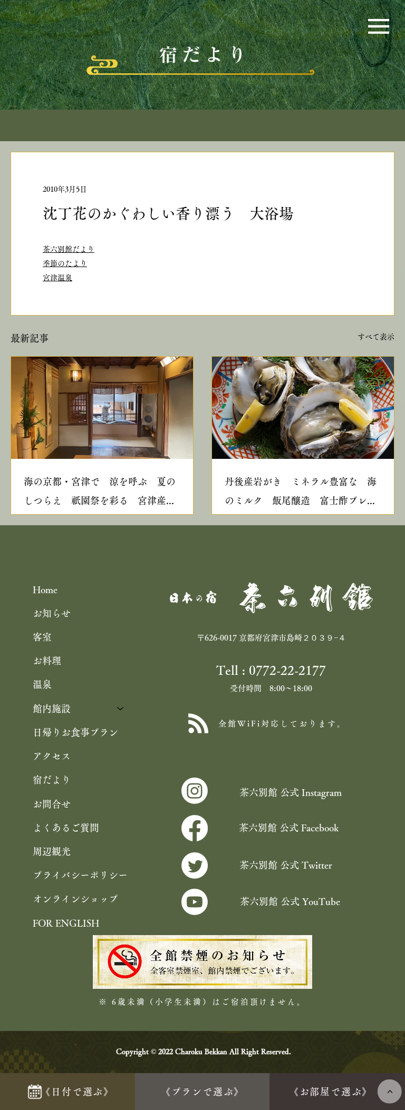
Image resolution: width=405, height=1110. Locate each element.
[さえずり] (194, 865)
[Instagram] (194, 791)
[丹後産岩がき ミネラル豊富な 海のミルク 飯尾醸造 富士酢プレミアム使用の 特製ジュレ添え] (303, 408)
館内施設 (52, 708)
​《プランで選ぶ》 (202, 1091)
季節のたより (65, 263)
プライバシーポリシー (80, 875)
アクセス (52, 756)
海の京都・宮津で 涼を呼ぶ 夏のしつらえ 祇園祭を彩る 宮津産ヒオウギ (100, 493)
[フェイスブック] (194, 828)
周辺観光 (52, 851)
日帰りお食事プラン (75, 732)
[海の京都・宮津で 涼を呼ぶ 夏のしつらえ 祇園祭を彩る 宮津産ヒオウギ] (102, 408)
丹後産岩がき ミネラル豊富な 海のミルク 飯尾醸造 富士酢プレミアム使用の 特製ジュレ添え (301, 493)
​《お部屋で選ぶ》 (330, 1091)
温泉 (42, 684)
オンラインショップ (75, 898)
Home (45, 589)
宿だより (52, 779)
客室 (42, 637)
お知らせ (52, 613)
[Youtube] (194, 902)
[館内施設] (121, 709)
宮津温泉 (57, 277)
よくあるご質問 (66, 827)
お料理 (47, 660)
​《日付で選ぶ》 (77, 1091)
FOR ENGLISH (66, 923)
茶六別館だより (68, 249)
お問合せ (52, 804)
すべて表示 (376, 336)
